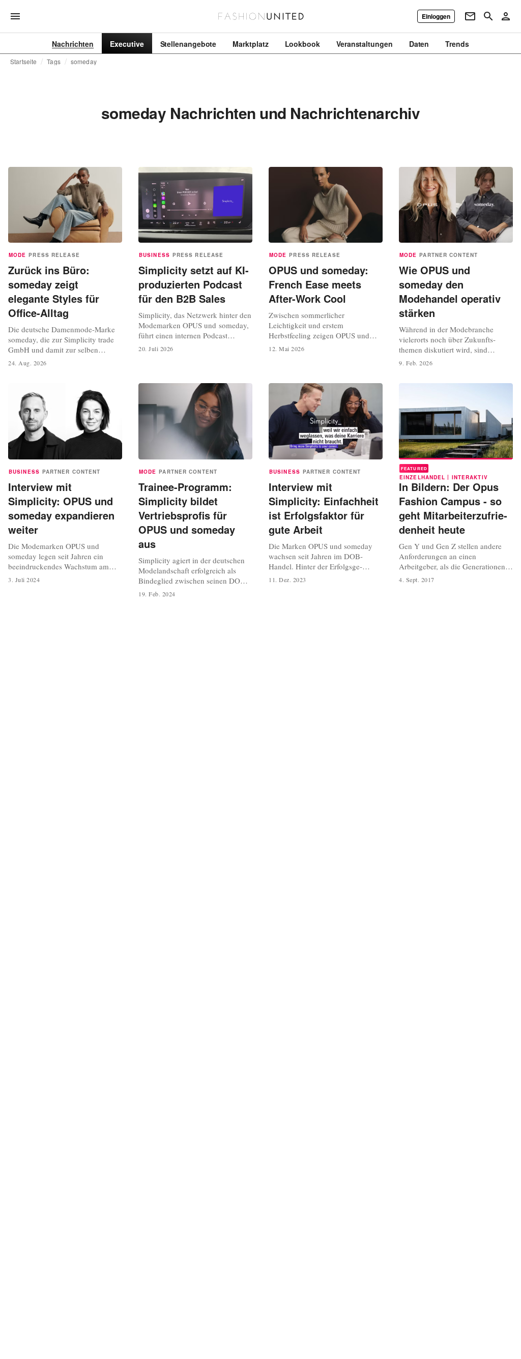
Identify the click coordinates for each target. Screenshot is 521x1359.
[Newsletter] (470, 16)
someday (84, 61)
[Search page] (488, 16)
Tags (54, 61)
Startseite (23, 61)
